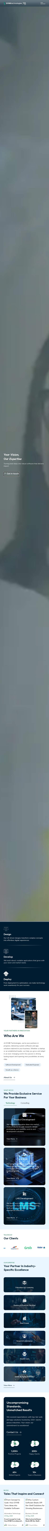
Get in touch (13, 473)
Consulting (25, 1103)
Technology (10, 1103)
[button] (43, 3)
